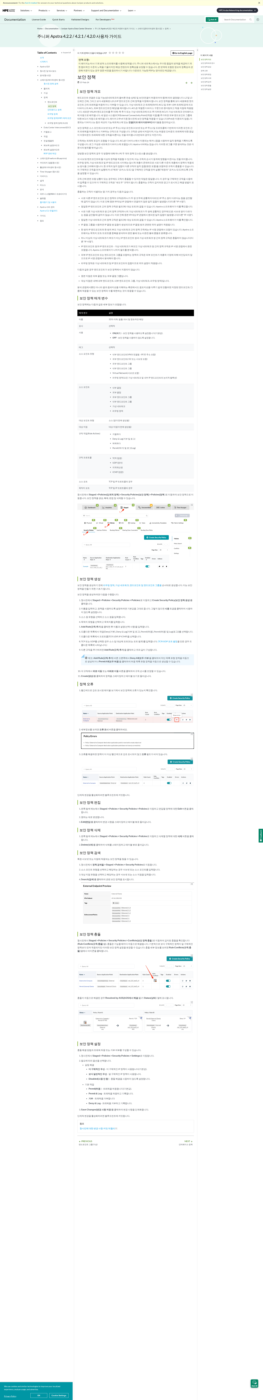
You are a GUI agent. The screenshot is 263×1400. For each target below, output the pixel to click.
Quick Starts (58, 19)
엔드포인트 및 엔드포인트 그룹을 (146, 585)
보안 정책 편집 (206, 74)
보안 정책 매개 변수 (208, 63)
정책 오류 (204, 71)
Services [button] (61, 10)
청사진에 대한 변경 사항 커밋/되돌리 (97, 1128)
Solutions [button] (24, 10)
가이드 (43, 215)
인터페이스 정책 (55, 110)
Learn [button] (130, 10)
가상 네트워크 (122, 585)
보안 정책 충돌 (206, 85)
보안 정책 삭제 (206, 78)
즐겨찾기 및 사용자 (48, 202)
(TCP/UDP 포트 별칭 (167, 641)
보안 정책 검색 (206, 82)
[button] (254, 1383)
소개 (42, 57)
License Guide (39, 19)
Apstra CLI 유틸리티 (48, 210)
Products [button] (43, 10)
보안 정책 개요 (206, 59)
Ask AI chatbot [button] (31, 3)
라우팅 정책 (53, 114)
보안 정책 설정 (206, 89)
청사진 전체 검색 (51, 83)
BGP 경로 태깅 (50, 153)
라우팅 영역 (109, 585)
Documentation (15, 19)
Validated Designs (80, 19)
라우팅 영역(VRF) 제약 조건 (59, 118)
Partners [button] (78, 10)
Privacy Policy (10, 1396)
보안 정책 (52, 106)
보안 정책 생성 (206, 67)
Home (40, 28)
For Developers (105, 19)
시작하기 (44, 61)
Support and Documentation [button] (105, 10)
